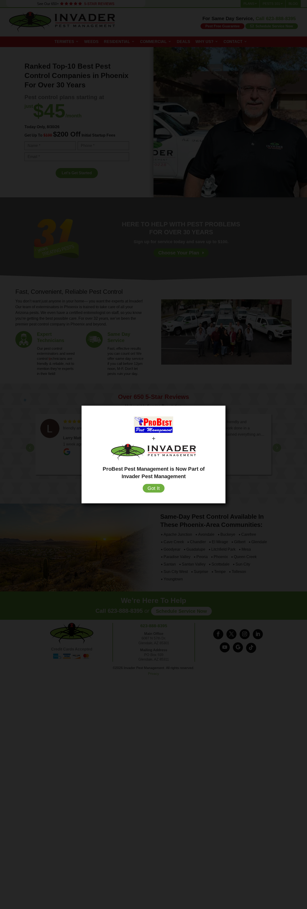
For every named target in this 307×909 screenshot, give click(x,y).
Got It (154, 488)
